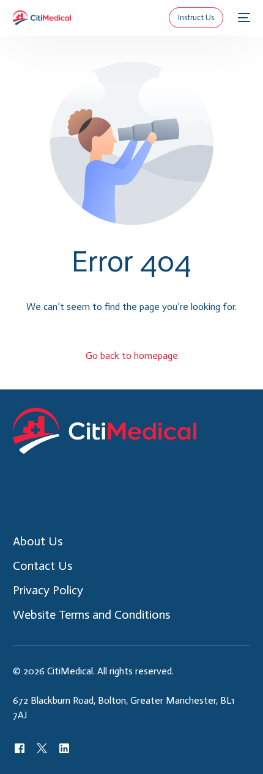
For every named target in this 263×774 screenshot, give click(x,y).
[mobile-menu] (242, 17)
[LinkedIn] (64, 748)
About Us (37, 541)
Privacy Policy (48, 590)
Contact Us (42, 565)
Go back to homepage (132, 355)
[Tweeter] (42, 748)
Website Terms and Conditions (91, 614)
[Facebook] (20, 748)
